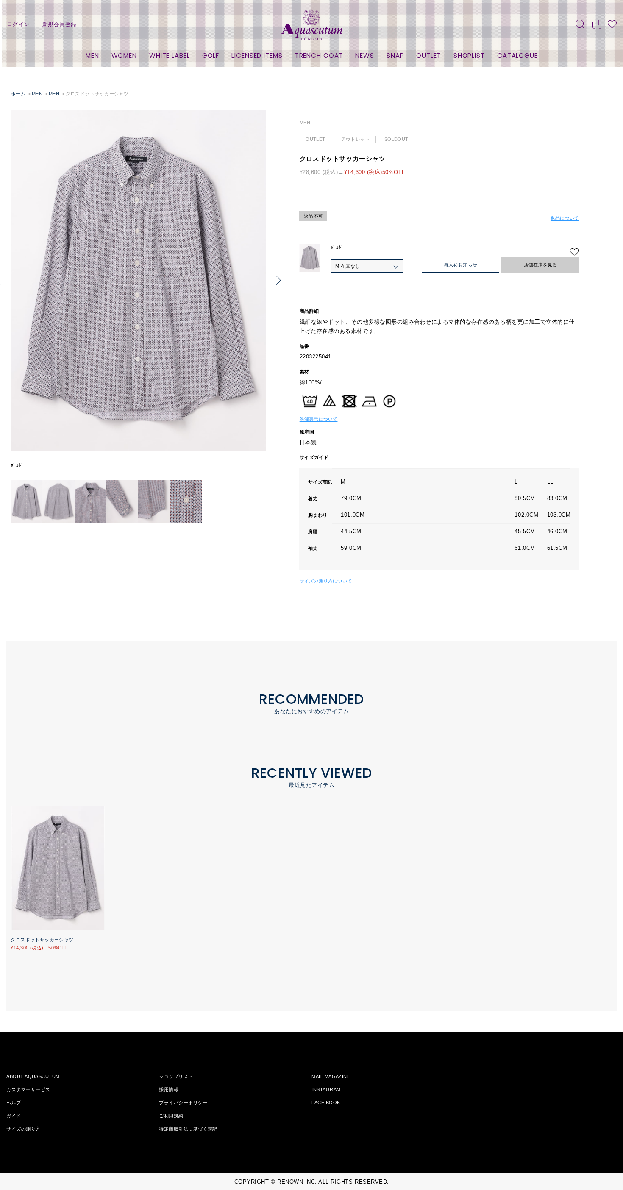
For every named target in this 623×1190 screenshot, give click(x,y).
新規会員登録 (59, 24)
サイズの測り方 (23, 1128)
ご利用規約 (171, 1115)
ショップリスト (176, 1076)
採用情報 (168, 1089)
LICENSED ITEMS (257, 55)
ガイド (13, 1115)
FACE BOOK (326, 1102)
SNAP (395, 55)
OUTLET (428, 55)
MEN (92, 55)
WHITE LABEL (169, 55)
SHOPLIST (469, 55)
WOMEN (124, 55)
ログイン (18, 24)
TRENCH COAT (319, 55)
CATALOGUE (517, 55)
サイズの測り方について (326, 580)
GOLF (211, 55)
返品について (565, 218)
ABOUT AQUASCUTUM (32, 1076)
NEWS (364, 55)
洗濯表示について (319, 419)
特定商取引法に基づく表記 (188, 1128)
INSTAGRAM (326, 1089)
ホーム (18, 93)
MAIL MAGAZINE (331, 1076)
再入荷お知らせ (461, 264)
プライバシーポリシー (183, 1102)
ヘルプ (13, 1102)
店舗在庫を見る (540, 264)
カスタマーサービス (28, 1089)
